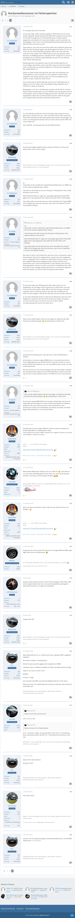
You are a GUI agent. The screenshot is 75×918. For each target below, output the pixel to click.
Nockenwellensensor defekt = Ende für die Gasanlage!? (48, 895)
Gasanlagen (34, 898)
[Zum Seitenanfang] (72, 915)
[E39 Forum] (11, 2)
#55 (71, 615)
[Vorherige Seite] (2, 20)
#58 (71, 756)
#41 (71, 27)
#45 (71, 217)
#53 (71, 546)
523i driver (41, 822)
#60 (71, 835)
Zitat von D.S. (31, 711)
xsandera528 (34, 897)
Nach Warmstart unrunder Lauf (16, 895)
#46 (71, 281)
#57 (71, 705)
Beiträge (6, 49)
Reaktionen (7, 47)
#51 (71, 468)
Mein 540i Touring (28, 455)
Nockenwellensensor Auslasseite (41, 888)
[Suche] (63, 2)
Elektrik (57, 892)
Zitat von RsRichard (33, 391)
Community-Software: (37, 915)
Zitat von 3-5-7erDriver (34, 223)
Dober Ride (9, 897)
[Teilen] (72, 20)
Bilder (5, 449)
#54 (71, 578)
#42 (71, 109)
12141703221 (36, 840)
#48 (71, 351)
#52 (71, 503)
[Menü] (72, 2)
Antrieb (8, 892)
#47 (71, 315)
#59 (71, 792)
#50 (71, 424)
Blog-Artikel (7, 451)
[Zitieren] (70, 101)
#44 (71, 179)
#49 (71, 386)
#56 (71, 651)
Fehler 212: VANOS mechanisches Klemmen (20, 888)
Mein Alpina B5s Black (44, 455)
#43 (71, 143)
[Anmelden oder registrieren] (68, 2)
